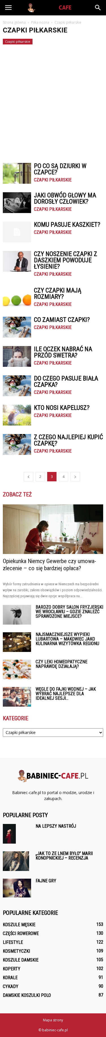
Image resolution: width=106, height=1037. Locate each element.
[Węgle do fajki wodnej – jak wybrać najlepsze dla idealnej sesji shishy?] (17, 697)
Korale (10, 977)
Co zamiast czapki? (62, 319)
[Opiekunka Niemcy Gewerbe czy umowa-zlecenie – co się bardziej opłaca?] (53, 529)
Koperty (11, 968)
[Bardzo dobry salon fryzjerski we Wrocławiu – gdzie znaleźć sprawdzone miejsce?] (17, 615)
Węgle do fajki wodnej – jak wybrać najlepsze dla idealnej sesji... (66, 693)
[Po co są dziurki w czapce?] (17, 173)
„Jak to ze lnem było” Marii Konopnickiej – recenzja (64, 856)
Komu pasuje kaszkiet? (67, 224)
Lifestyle (13, 942)
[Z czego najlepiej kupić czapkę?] (17, 444)
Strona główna (14, 22)
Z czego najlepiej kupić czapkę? (68, 440)
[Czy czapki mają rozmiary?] (17, 297)
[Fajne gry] (17, 888)
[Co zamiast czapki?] (17, 327)
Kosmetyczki (16, 951)
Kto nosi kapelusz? (62, 407)
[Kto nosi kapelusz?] (17, 415)
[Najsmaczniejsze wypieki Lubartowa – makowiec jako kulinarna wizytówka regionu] (17, 642)
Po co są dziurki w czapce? (60, 169)
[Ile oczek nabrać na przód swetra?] (17, 356)
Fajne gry (46, 880)
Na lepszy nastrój (56, 826)
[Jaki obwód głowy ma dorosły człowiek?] (17, 202)
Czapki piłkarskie (17, 41)
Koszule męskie (19, 924)
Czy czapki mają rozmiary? (57, 293)
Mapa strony (53, 1020)
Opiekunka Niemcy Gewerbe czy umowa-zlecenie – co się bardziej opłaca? (49, 565)
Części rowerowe (21, 933)
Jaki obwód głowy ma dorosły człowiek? (65, 198)
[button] (98, 7)
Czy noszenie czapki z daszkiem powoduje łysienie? (65, 260)
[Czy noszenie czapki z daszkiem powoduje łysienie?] (17, 261)
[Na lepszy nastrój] (9, 834)
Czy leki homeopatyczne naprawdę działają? (61, 664)
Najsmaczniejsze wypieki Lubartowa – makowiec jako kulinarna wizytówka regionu (67, 639)
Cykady (10, 986)
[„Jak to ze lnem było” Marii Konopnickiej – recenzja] (16, 861)
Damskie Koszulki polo (27, 995)
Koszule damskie (20, 960)
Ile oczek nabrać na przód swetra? (63, 352)
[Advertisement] (53, 101)
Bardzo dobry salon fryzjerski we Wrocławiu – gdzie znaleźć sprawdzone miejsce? (69, 611)
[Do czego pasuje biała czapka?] (17, 385)
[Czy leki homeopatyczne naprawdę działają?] (17, 669)
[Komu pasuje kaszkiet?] (17, 232)
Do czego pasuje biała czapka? (66, 381)
